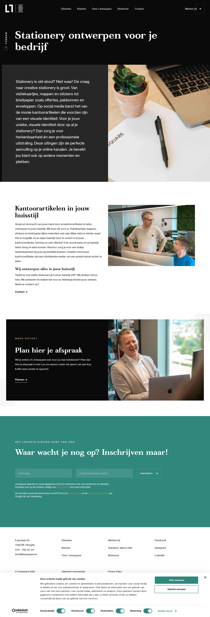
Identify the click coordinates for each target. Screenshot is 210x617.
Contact (19, 292)
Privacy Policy (115, 571)
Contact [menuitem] (139, 8)
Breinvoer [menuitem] (123, 8)
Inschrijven (146, 473)
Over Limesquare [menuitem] (102, 8)
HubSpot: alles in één (120, 547)
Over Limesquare (71, 555)
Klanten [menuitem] (81, 8)
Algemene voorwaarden (73, 571)
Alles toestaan (176, 580)
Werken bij (191, 8)
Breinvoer (113, 555)
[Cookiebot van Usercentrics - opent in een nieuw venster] (19, 611)
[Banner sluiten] (205, 577)
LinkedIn (159, 555)
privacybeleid (62, 487)
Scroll (6, 39)
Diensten (67, 540)
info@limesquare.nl (26, 554)
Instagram (160, 547)
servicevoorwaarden (98, 493)
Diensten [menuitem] (66, 8)
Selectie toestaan (176, 589)
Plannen (19, 380)
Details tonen (165, 611)
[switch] (90, 610)
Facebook (160, 540)
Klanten (66, 547)
